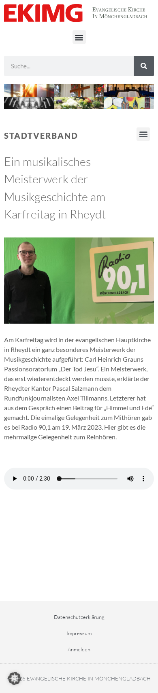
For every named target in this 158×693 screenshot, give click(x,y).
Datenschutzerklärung (79, 617)
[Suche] (144, 66)
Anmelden (79, 649)
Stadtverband (41, 135)
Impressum (79, 633)
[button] (79, 37)
